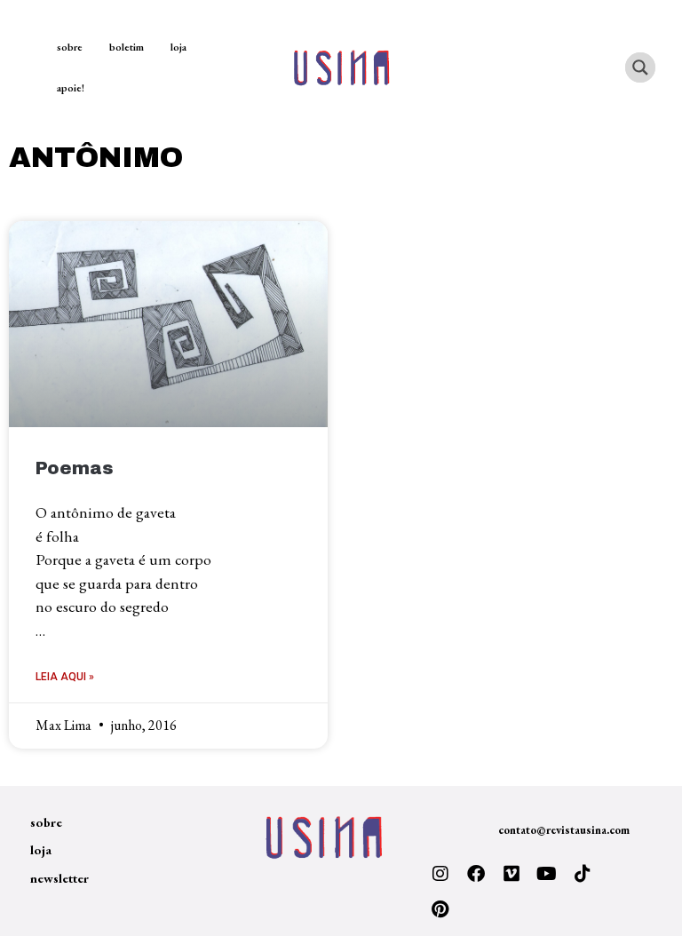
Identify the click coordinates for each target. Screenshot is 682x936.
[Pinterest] (440, 909)
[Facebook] (476, 874)
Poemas (75, 468)
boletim (126, 47)
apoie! (70, 88)
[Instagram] (440, 874)
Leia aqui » (65, 676)
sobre (70, 47)
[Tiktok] (582, 874)
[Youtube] (547, 874)
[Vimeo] (511, 874)
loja (178, 47)
